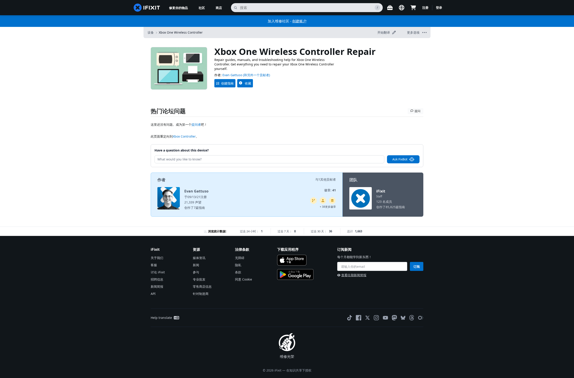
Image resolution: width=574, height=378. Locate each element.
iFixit (380, 191)
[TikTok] (349, 317)
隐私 (238, 265)
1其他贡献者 (327, 179)
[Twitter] (367, 317)
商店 (219, 8)
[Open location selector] (401, 7)
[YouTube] (385, 317)
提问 (417, 111)
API (153, 294)
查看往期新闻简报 (353, 275)
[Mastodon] (394, 317)
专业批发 (199, 279)
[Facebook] (358, 317)
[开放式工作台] (389, 7)
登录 (439, 7)
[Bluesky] (403, 317)
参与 (196, 272)
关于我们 (157, 258)
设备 (151, 32)
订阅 (416, 266)
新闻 (196, 265)
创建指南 (227, 83)
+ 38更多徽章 (328, 207)
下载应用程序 (288, 249)
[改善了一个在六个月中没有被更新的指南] (313, 200)
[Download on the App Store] (292, 260)
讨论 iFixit (158, 272)
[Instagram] (376, 317)
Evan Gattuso (232, 75)
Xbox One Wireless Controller (181, 32)
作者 (161, 179)
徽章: (330, 190)
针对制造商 (201, 294)
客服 (154, 265)
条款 (238, 272)
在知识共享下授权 (298, 370)
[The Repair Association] (420, 317)
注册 (425, 7)
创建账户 (299, 21)
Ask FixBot (399, 159)
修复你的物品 (178, 8)
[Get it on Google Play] (295, 274)
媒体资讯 (199, 258)
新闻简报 (157, 286)
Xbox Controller (184, 136)
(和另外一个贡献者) (256, 75)
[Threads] (411, 317)
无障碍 (239, 258)
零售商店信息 (202, 286)
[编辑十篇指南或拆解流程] (322, 200)
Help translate (161, 317)
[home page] (147, 8)
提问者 (196, 124)
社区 (202, 8)
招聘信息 (157, 279)
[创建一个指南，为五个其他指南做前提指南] (332, 200)
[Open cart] (413, 7)
